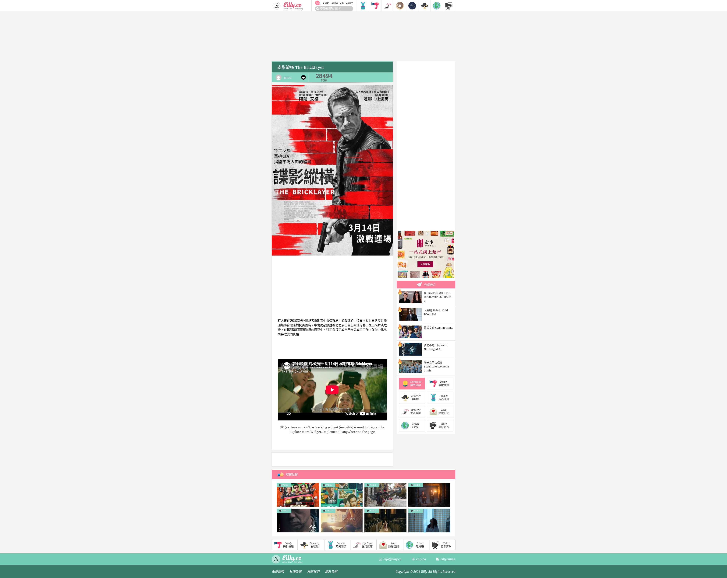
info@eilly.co (392, 559)
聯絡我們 (313, 571)
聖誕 (335, 3)
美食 (349, 3)
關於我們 (331, 571)
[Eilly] (288, 5)
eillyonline (448, 559)
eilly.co (421, 559)
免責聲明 (278, 571)
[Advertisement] (363, 36)
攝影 (326, 3)
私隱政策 (295, 571)
